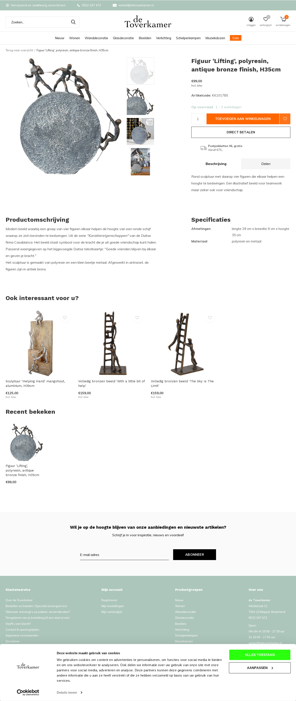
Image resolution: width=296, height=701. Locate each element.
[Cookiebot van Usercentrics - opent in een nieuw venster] (28, 692)
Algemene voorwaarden (22, 635)
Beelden (145, 38)
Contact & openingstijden (22, 629)
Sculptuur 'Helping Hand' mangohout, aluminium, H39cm (35, 383)
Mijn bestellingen (112, 606)
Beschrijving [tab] (216, 164)
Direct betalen (241, 132)
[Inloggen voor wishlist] (285, 118)
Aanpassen (257, 667)
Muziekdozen (215, 38)
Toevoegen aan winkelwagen (243, 119)
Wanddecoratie (96, 38)
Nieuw (59, 38)
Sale (235, 38)
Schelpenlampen (188, 38)
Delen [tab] (265, 164)
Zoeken (73, 22)
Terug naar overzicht (19, 50)
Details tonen (67, 692)
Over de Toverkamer (19, 600)
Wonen (74, 38)
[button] (158, 71)
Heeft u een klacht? (18, 623)
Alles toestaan (260, 655)
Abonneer (194, 554)
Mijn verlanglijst (111, 612)
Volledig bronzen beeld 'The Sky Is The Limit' (182, 383)
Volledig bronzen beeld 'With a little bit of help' (111, 383)
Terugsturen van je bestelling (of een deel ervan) (38, 617)
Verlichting (163, 38)
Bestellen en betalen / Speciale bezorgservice (36, 606)
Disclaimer (13, 641)
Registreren (109, 600)
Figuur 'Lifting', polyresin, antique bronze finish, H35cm (22, 470)
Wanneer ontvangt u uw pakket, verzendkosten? (38, 612)
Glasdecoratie (123, 38)
